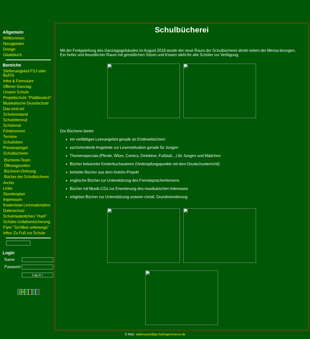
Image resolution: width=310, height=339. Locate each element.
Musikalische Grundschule (26, 103)
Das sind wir (13, 109)
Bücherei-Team (17, 160)
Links (7, 188)
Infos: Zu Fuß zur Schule (24, 233)
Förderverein (14, 131)
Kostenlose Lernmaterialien (26, 205)
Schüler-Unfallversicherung (26, 222)
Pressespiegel (15, 148)
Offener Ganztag (17, 86)
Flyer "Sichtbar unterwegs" (26, 227)
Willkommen (13, 38)
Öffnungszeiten (17, 166)
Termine (10, 137)
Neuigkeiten (13, 44)
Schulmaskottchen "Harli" (25, 216)
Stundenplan (14, 194)
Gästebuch (12, 55)
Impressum (12, 199)
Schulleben (13, 142)
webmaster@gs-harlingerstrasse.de (160, 334)
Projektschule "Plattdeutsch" (27, 98)
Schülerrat (12, 125)
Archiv (8, 183)
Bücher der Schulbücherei (26, 177)
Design (9, 49)
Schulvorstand (15, 114)
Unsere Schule (16, 92)
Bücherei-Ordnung (20, 171)
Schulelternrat (15, 120)
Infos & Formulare (18, 81)
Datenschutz (14, 211)
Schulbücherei (15, 153)
